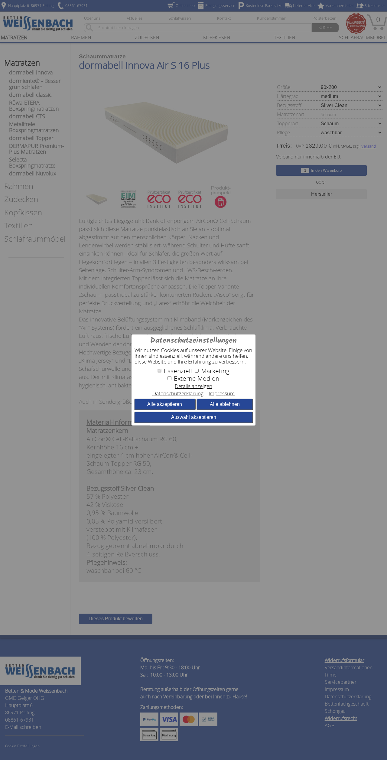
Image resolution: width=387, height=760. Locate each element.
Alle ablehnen (225, 404)
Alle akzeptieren (164, 404)
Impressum (222, 393)
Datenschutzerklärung (177, 393)
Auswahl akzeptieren (193, 417)
